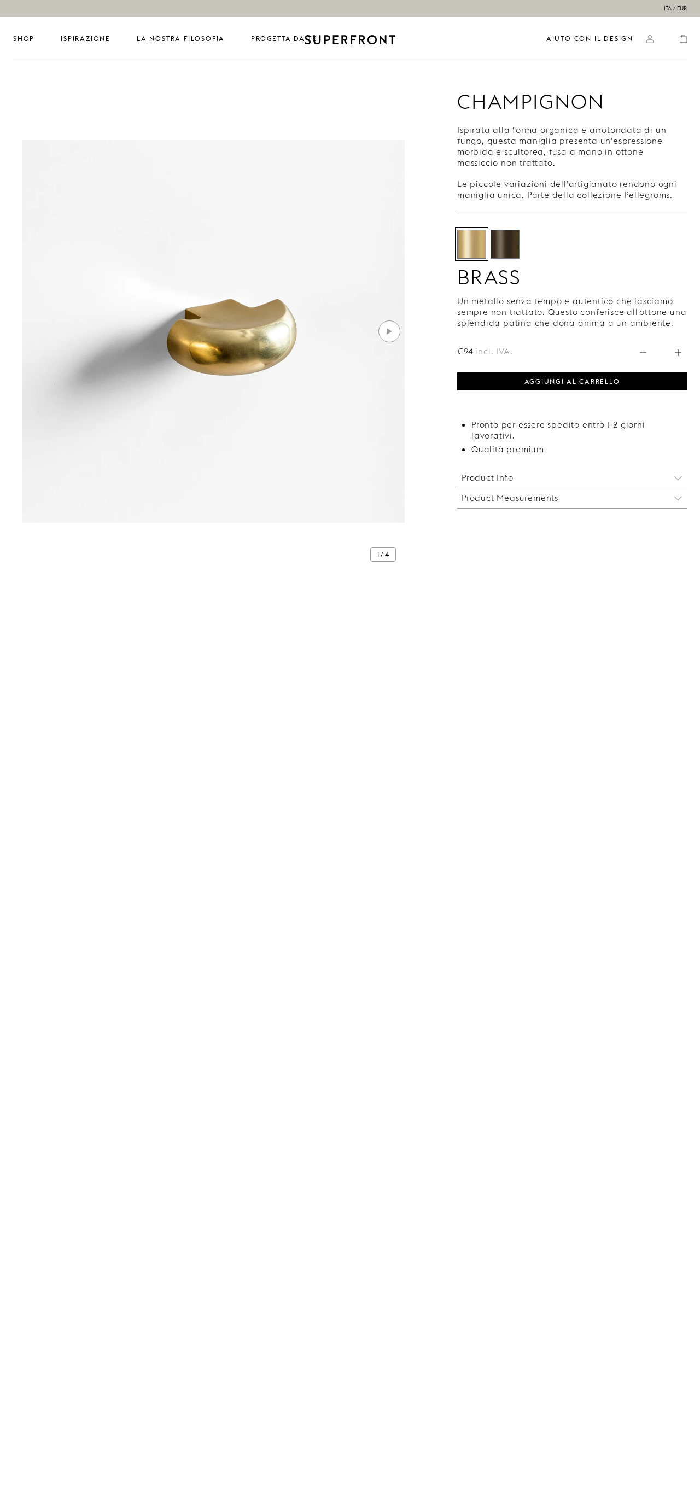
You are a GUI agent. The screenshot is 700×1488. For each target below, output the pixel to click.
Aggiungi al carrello (572, 381)
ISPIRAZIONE (85, 38)
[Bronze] (505, 244)
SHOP (23, 38)
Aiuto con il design (589, 38)
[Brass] (471, 244)
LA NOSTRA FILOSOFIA (181, 38)
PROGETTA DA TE (284, 38)
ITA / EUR (675, 8)
